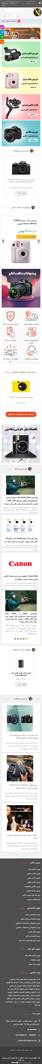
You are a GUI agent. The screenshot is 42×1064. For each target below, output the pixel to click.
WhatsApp (2, 37)
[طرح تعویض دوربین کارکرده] (31, 332)
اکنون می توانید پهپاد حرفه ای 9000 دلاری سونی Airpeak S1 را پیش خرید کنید (18, 639)
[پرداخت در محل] (10, 332)
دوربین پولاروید (35, 960)
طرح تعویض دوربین (34, 899)
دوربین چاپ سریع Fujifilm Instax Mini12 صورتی (25, 222)
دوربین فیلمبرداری (33, 908)
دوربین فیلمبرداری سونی (32, 914)
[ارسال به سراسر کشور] (31, 316)
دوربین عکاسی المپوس (33, 891)
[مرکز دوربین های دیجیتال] (35, 12)
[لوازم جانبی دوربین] (21, 107)
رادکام (20, 1062)
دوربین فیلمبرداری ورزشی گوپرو (30, 919)
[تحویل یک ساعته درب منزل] (10, 350)
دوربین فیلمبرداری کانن (33, 936)
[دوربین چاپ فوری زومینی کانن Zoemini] (21, 386)
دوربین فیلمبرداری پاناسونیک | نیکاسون (28, 923)
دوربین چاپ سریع (34, 964)
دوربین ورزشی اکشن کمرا (32, 955)
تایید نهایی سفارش (30, 3)
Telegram (2, 32)
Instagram (2, 27)
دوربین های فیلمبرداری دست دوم (29, 940)
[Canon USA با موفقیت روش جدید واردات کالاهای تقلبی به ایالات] (20, 564)
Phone (2, 42)
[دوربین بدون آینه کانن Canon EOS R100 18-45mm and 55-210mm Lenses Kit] (21, 168)
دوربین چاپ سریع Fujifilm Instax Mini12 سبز (21, 674)
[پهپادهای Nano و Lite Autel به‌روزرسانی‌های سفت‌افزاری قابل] (20, 485)
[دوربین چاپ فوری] (21, 81)
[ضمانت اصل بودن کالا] (10, 316)
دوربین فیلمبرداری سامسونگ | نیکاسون (28, 927)
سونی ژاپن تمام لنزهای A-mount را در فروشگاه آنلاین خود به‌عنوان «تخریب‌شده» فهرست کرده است (24, 639)
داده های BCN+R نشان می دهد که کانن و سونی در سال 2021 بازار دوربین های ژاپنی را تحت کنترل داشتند (15, 639)
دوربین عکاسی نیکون (33, 873)
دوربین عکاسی (35, 862)
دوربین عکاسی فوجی (33, 882)
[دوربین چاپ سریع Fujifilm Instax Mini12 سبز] (21, 664)
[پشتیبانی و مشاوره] (31, 350)
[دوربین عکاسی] (21, 133)
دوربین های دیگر (34, 948)
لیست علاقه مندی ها (30, 1)
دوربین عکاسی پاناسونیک (32, 886)
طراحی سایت (27, 1062)
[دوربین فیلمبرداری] (21, 54)
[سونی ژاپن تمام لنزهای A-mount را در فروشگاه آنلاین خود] (20, 526)
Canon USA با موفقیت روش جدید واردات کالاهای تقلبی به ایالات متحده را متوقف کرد (21, 639)
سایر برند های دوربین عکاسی (31, 895)
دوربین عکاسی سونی (33, 878)
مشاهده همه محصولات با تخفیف (21, 414)
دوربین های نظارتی (34, 932)
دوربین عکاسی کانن (34, 869)
